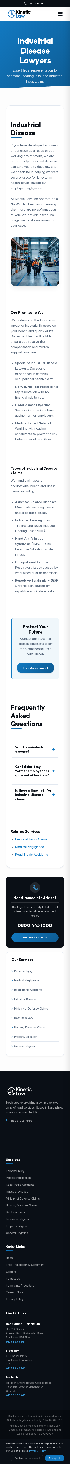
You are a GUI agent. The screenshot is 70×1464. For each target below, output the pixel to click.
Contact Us (13, 1278)
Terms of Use (14, 1292)
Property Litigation (25, 1036)
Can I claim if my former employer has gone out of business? (32, 770)
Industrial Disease (25, 999)
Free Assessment (35, 668)
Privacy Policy (14, 1299)
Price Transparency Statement (25, 1264)
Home (10, 1257)
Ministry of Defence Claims (31, 1008)
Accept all (54, 1458)
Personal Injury (23, 971)
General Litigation (25, 1046)
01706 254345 (16, 1395)
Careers (11, 1271)
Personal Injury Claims (31, 839)
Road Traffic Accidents (31, 854)
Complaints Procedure (20, 1285)
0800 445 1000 (37, 3)
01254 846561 (15, 1341)
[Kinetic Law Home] (19, 14)
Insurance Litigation (18, 1219)
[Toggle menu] (60, 14)
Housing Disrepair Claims (30, 1027)
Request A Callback (35, 937)
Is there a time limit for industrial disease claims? (33, 794)
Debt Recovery (23, 1017)
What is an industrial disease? (31, 749)
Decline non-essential (27, 1458)
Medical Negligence (29, 847)
